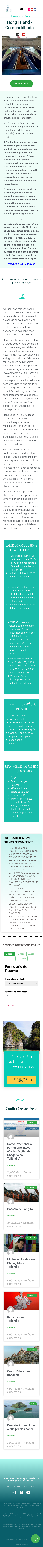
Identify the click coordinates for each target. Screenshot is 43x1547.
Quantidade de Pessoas (16, 992)
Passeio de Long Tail (21, 1209)
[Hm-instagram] (29, 9)
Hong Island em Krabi (15, 979)
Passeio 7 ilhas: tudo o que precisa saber (21, 1427)
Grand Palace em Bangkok (18, 1373)
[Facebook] (35, 9)
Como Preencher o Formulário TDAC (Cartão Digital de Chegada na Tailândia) (19, 1151)
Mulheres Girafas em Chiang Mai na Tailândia (21, 1263)
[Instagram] (17, 34)
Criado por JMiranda (21, 1544)
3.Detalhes (33, 954)
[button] (5, 55)
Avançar (10, 1006)
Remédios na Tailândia (15, 1319)
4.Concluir (21, 958)
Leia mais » (11, 1165)
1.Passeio (9, 954)
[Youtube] (32, 9)
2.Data (21, 954)
